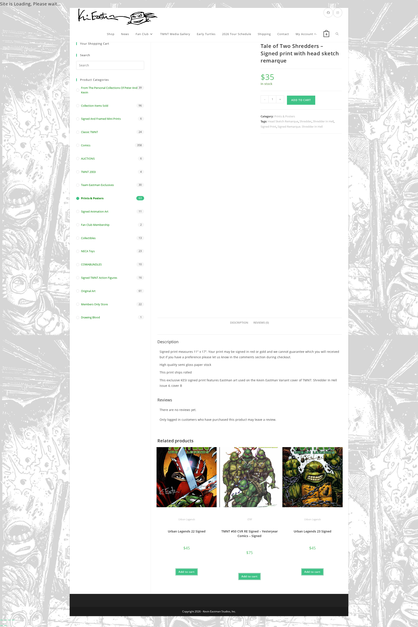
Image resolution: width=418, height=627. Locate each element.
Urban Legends (186, 519)
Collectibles (88, 238)
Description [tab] (239, 322)
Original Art (88, 291)
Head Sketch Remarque (283, 121)
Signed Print (268, 126)
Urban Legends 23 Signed (312, 531)
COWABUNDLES (91, 264)
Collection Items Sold (94, 106)
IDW (249, 519)
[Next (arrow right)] (5, 625)
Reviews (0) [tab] (261, 322)
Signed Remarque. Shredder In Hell (300, 126)
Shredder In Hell (323, 121)
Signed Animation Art (94, 211)
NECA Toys (88, 251)
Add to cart (301, 100)
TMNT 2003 (88, 172)
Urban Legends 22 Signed (187, 531)
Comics (85, 145)
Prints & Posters (284, 116)
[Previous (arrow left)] (1, 625)
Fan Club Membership (95, 225)
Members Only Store (94, 304)
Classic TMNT (89, 132)
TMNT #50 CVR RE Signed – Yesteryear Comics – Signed (249, 533)
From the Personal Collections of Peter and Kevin (109, 90)
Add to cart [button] (187, 572)
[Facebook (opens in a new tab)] (328, 12)
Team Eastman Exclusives (97, 185)
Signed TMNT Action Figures (99, 278)
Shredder (306, 121)
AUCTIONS (88, 159)
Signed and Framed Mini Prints (101, 119)
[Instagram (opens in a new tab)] (337, 12)
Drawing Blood (90, 317)
